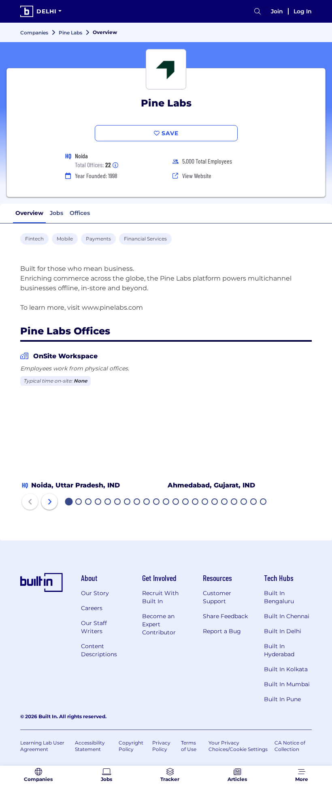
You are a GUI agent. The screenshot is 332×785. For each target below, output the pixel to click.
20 (254, 502)
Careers (91, 608)
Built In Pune (282, 699)
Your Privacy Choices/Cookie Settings (238, 746)
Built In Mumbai (287, 684)
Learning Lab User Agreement (42, 746)
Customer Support (217, 597)
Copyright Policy (131, 746)
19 (244, 502)
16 (215, 502)
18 (234, 502)
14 (195, 502)
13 (186, 502)
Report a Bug (222, 631)
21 (263, 502)
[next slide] (49, 502)
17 (225, 502)
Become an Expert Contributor (159, 624)
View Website (196, 175)
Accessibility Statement (90, 746)
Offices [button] (80, 213)
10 (157, 502)
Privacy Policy (161, 746)
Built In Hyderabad (279, 650)
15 (205, 502)
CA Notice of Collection (290, 746)
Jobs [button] (56, 213)
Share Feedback (225, 616)
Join (277, 11)
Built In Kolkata (286, 669)
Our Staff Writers (94, 627)
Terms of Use (188, 746)
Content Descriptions (99, 650)
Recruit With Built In (160, 597)
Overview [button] (29, 213)
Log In (303, 11)
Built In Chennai (286, 616)
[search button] (257, 11)
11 (166, 502)
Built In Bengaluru (279, 597)
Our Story (95, 593)
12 (176, 502)
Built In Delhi (282, 631)
